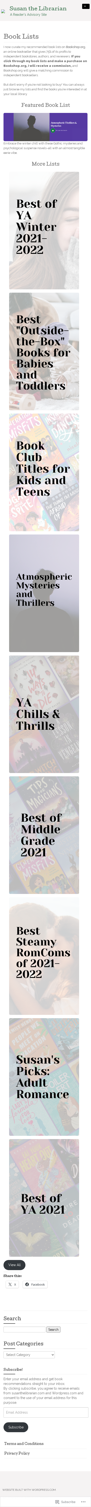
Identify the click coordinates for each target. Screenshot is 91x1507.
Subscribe (16, 1427)
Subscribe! (13, 1370)
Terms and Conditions (24, 1444)
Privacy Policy (17, 1453)
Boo (68, 47)
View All (14, 1265)
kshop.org (78, 47)
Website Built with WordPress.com (29, 1489)
